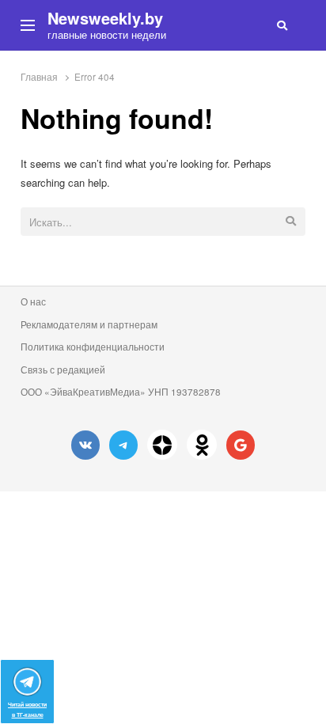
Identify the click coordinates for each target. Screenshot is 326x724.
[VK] (85, 445)
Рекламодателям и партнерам (89, 324)
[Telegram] (123, 445)
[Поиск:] (163, 222)
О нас (33, 301)
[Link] (162, 445)
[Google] (240, 445)
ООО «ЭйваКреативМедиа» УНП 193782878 (121, 391)
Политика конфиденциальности (93, 346)
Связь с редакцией (63, 369)
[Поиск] (282, 25)
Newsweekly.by (105, 18)
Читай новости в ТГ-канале (27, 709)
